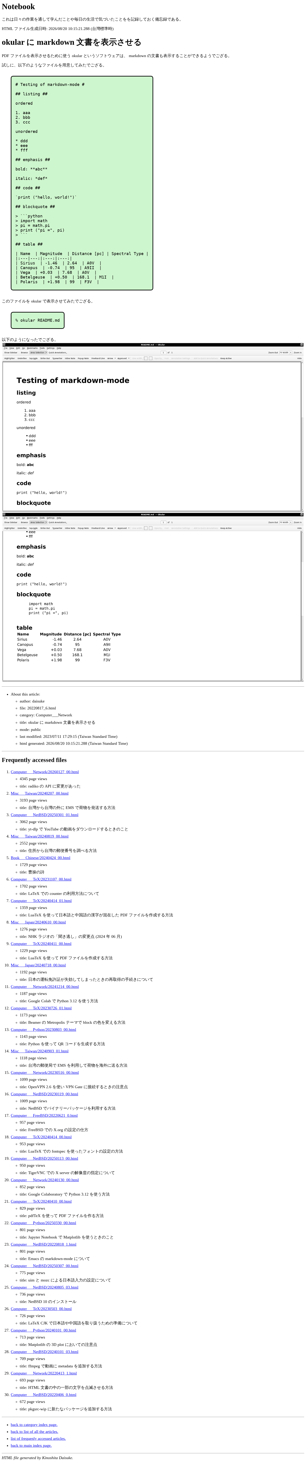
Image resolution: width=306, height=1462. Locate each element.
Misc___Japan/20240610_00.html (38, 922)
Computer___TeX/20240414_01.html (41, 900)
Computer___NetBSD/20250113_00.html (44, 1158)
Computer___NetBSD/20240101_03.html (44, 1351)
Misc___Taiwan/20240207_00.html (40, 793)
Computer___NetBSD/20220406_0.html (43, 1394)
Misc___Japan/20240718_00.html (38, 965)
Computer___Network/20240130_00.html (45, 1180)
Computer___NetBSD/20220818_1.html (43, 1244)
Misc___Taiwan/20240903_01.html (40, 1051)
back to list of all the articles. (34, 1431)
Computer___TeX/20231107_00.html (41, 879)
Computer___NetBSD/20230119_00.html (44, 1094)
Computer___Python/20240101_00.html (43, 1330)
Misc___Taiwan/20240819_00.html (40, 836)
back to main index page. (31, 1445)
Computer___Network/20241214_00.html (45, 986)
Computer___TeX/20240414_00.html (41, 1137)
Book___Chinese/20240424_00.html (40, 857)
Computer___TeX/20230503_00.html (41, 1309)
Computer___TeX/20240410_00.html (41, 1201)
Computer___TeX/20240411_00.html (41, 943)
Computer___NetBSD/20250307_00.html (44, 1266)
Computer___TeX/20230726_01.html (41, 1008)
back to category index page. (34, 1424)
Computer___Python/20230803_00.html (43, 1029)
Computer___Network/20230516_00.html (45, 1072)
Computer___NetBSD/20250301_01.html (44, 815)
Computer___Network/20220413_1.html (44, 1373)
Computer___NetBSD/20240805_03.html (44, 1287)
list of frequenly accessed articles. (38, 1438)
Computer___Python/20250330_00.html (43, 1223)
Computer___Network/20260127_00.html (45, 772)
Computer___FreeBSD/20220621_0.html (44, 1115)
